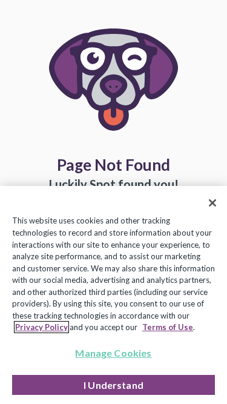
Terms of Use (167, 327)
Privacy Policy (41, 327)
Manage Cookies (113, 353)
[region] (113, 295)
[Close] (212, 203)
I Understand (113, 385)
